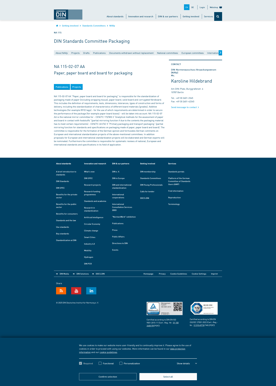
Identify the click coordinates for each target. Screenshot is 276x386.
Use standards (62, 227)
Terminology (174, 204)
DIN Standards (62, 181)
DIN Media (64, 273)
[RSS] (61, 290)
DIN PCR (88, 263)
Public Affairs (118, 236)
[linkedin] (91, 290)
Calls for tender (147, 191)
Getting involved (191, 16)
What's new (89, 171)
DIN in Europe (118, 178)
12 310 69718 (198, 325)
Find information (175, 190)
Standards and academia (95, 201)
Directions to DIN (120, 243)
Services (208, 16)
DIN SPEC (60, 187)
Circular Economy (92, 224)
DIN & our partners (168, 16)
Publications (117, 223)
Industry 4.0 (89, 243)
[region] (138, 356)
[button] (187, 363)
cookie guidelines (108, 352)
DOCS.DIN (144, 198)
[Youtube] (76, 290)
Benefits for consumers (67, 213)
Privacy (162, 273)
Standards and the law (66, 220)
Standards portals (176, 171)
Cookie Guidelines (178, 273)
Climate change (91, 230)
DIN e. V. (116, 171)
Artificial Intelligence (93, 217)
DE (192, 7)
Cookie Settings (199, 273)
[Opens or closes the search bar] (218, 16)
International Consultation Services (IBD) (122, 207)
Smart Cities (89, 237)
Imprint (214, 273)
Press (114, 230)
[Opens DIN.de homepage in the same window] (68, 13)
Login (202, 7)
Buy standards (62, 233)
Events (115, 249)
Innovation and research (140, 16)
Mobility (87, 250)
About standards (115, 16)
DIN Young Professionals (151, 184)
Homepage (148, 273)
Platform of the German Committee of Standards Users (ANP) (179, 181)
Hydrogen (88, 257)
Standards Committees (94, 25)
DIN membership (148, 171)
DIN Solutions (82, 273)
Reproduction (174, 197)
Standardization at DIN (66, 240)
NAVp (112, 25)
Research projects (92, 184)
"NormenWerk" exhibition (124, 216)
